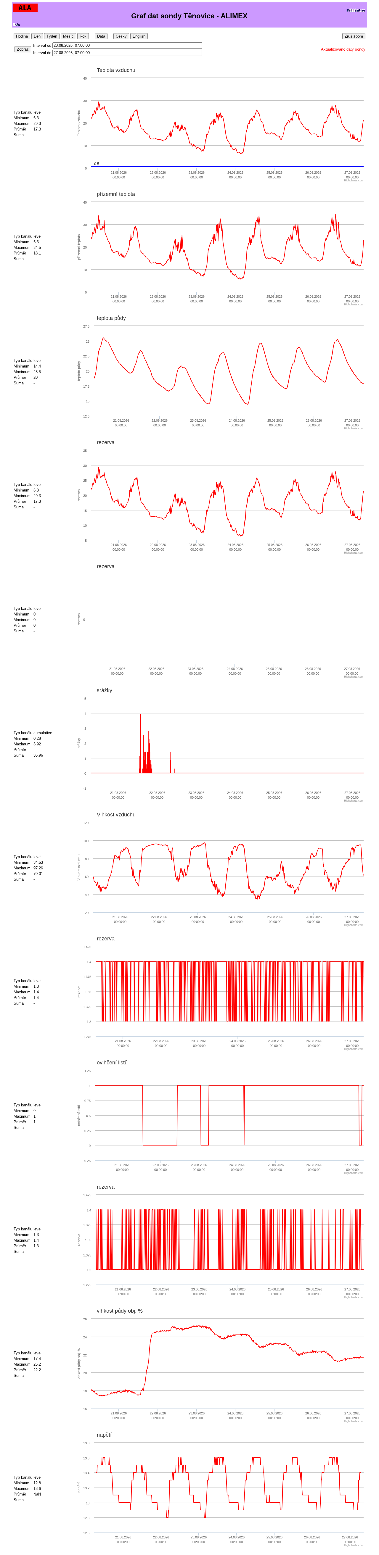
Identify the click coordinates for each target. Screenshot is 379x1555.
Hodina (22, 36)
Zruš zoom (354, 36)
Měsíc (68, 36)
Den (37, 36)
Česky (121, 36)
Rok (83, 36)
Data (101, 36)
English (139, 36)
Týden (51, 36)
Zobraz (23, 49)
